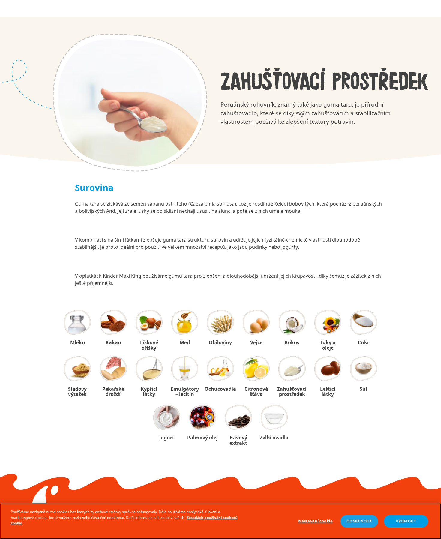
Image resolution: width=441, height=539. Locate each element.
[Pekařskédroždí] (113, 368)
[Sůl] (363, 368)
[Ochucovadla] (220, 368)
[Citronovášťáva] (256, 368)
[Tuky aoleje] (327, 322)
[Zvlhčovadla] (274, 417)
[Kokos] (292, 322)
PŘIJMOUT (406, 521)
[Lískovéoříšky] (149, 322)
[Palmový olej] (202, 417)
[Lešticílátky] (327, 368)
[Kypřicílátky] (149, 368)
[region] (220, 521)
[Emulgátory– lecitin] (184, 368)
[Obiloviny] (220, 322)
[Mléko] (77, 322)
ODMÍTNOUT (359, 521)
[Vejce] (256, 322)
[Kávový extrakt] (238, 417)
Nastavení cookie (315, 521)
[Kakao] (113, 322)
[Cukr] (363, 322)
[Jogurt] (167, 417)
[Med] (184, 322)
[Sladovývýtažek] (77, 368)
